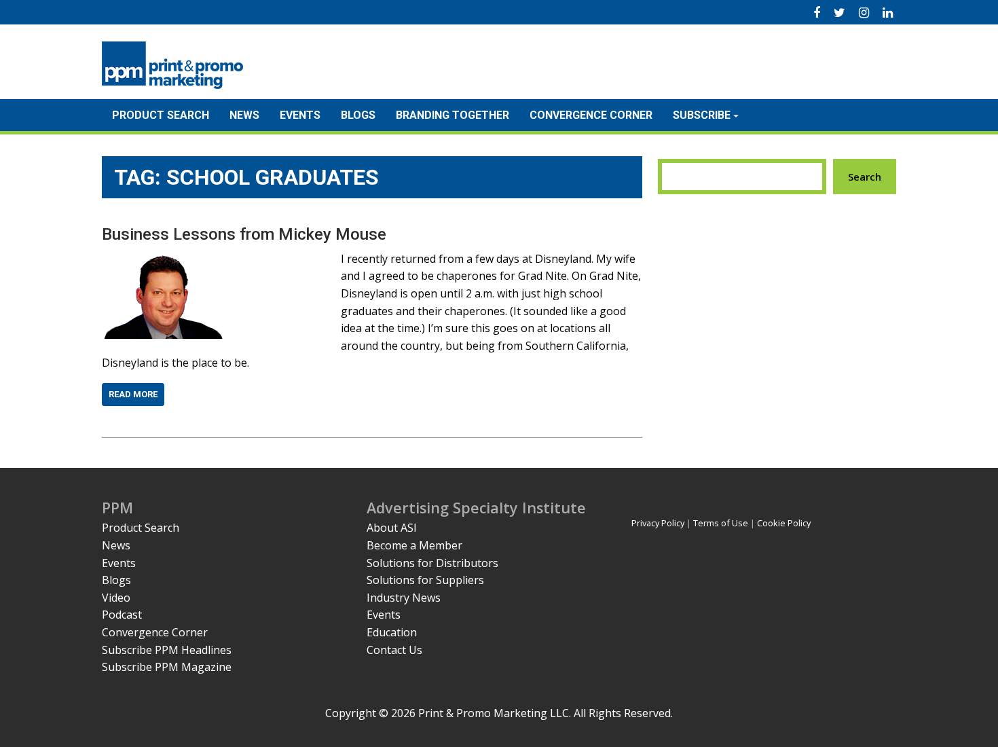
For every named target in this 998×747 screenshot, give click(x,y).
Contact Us (394, 649)
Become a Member (414, 545)
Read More (133, 394)
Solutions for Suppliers (425, 579)
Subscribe (702, 115)
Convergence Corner (591, 115)
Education (392, 632)
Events (300, 115)
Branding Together (452, 115)
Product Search (160, 115)
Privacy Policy (657, 523)
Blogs (358, 115)
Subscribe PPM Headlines (167, 649)
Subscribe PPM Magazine (167, 666)
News (244, 115)
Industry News (404, 597)
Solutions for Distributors (432, 562)
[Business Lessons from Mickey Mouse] (164, 259)
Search (864, 176)
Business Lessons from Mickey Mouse (244, 234)
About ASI (392, 527)
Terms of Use (720, 523)
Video (116, 597)
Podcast (122, 614)
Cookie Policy (784, 523)
